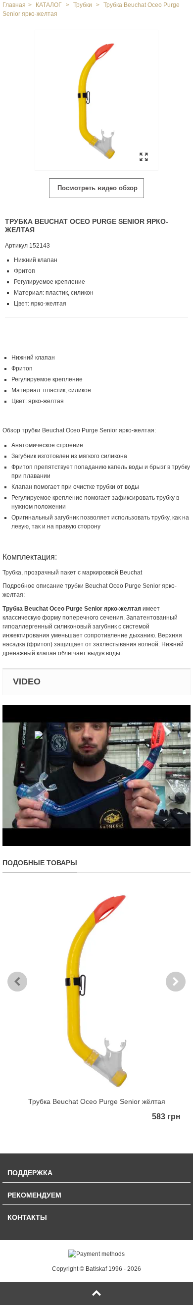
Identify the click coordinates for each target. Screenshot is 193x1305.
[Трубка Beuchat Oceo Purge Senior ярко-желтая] (96, 100)
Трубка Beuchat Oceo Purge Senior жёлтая (96, 1101)
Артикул (16, 245)
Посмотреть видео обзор (96, 188)
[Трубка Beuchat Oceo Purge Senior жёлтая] (96, 990)
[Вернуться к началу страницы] (96, 1293)
